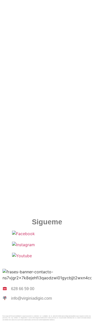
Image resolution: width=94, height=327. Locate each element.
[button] (47, 7)
